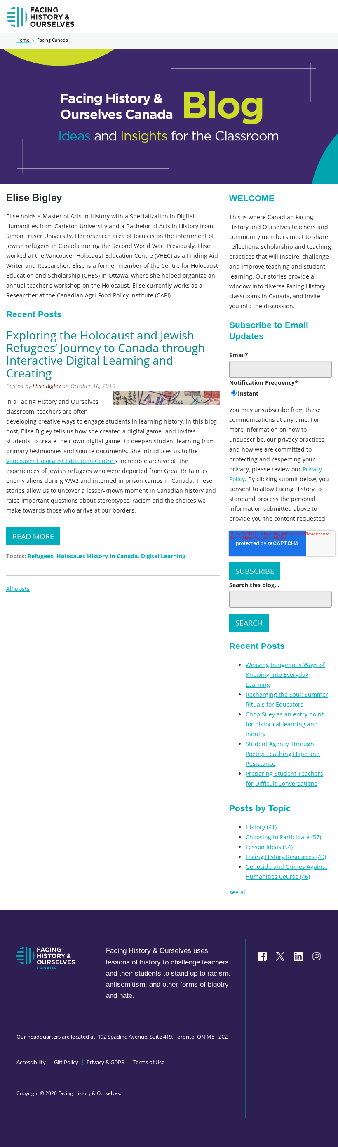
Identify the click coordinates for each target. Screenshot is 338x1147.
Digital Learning (163, 556)
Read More (33, 536)
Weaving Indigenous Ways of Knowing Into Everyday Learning (285, 674)
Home (22, 40)
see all (238, 892)
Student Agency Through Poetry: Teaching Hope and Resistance (283, 754)
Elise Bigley (47, 386)
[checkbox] (280, 394)
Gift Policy (66, 1062)
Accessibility (31, 1062)
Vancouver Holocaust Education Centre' (60, 461)
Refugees (40, 556)
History (261, 827)
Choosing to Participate (283, 837)
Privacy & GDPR (105, 1062)
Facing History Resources (286, 857)
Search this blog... (254, 585)
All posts (18, 588)
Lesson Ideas (269, 847)
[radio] (280, 394)
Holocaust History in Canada (97, 556)
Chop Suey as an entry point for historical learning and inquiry (285, 724)
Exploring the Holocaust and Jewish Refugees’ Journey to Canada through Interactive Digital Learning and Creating (105, 354)
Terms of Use (148, 1062)
